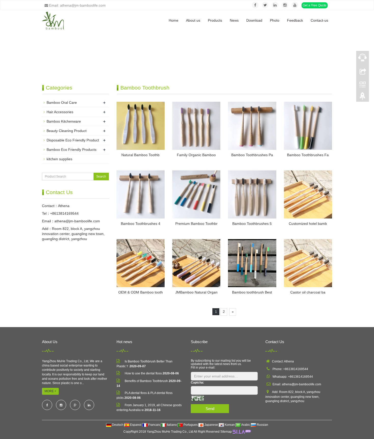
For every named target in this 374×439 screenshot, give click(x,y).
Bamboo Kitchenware (64, 121)
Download (254, 20)
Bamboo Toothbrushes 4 (140, 224)
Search (101, 176)
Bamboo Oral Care (62, 102)
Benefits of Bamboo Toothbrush (146, 381)
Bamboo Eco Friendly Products (71, 150)
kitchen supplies (59, 159)
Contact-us (319, 20)
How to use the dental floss (143, 373)
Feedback (295, 20)
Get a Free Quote (314, 5)
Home (173, 20)
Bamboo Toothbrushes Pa (252, 155)
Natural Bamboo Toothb (140, 155)
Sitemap (226, 431)
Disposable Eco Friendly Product (73, 140)
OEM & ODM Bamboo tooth (140, 292)
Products (215, 20)
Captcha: (197, 382)
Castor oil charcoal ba (307, 292)
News (234, 20)
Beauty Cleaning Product (67, 131)
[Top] (362, 97)
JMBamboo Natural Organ (196, 292)
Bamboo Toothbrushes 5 (252, 224)
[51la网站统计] (242, 431)
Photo (274, 20)
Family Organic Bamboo (196, 155)
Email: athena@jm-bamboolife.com (77, 5)
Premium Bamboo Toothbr (196, 224)
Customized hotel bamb (308, 224)
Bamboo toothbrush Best (252, 292)
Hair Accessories (60, 112)
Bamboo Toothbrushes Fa (308, 155)
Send (210, 408)
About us (193, 20)
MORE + (50, 391)
